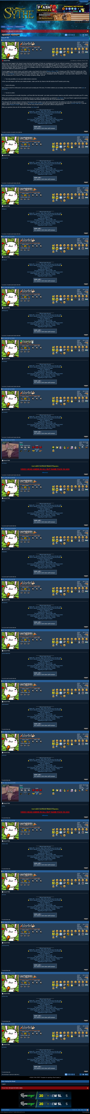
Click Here (86, 47)
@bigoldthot (4, 551)
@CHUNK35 (4, 412)
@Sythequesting (5, 945)
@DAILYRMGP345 (6, 653)
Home (82, 1109)
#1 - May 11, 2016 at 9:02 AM (9, 40)
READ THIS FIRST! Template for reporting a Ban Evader (44, 1077)
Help (79, 1109)
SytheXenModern (5, 1109)
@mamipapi (4, 361)
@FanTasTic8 (5, 158)
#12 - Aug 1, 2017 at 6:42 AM (9, 630)
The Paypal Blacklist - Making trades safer (45, 118)
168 (83, 34)
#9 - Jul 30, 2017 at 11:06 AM (9, 477)
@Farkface (4, 463)
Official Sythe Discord (45, 110)
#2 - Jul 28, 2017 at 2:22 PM (9, 134)
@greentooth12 (5, 704)
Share (86, 131)
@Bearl (3, 500)
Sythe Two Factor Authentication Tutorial (45, 122)
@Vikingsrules (5, 310)
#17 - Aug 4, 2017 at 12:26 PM (9, 871)
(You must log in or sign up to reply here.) (10, 1074)
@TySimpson (5, 89)
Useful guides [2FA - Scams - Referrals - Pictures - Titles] (45, 120)
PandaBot (9, 183)
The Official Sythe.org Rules (35, 103)
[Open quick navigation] (88, 26)
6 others (16, 132)
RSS (87, 1110)
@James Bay (5, 996)
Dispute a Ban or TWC (52, 71)
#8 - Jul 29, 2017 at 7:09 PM (9, 439)
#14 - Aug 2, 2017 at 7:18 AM (9, 731)
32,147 (86, 43)
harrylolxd (8, 132)
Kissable (4, 132)
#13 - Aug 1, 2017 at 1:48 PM (9, 681)
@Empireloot (4, 602)
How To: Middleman (45, 115)
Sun (21, 443)
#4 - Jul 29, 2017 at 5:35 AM (8, 236)
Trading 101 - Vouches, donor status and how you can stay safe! (45, 111)
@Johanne (4, 1047)
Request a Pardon (14, 104)
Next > (86, 34)
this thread (60, 98)
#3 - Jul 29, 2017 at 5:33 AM (8, 185)
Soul (12, 132)
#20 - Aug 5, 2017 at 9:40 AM (9, 1023)
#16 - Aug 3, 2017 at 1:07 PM (9, 820)
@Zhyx (3, 806)
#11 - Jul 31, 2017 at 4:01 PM (9, 579)
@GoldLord (4, 259)
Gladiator (15, 183)
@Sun (83, 87)
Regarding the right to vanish (45, 123)
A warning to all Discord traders (45, 114)
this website (11, 74)
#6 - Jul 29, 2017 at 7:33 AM (8, 338)
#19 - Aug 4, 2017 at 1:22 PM (9, 973)
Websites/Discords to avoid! (45, 116)
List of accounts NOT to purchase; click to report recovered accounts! (45, 119)
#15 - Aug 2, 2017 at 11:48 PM (9, 782)
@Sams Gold (5, 843)
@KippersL (4, 208)
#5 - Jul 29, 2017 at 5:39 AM (8, 287)
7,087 (87, 443)
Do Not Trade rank (76, 103)
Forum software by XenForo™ (12, 1112)
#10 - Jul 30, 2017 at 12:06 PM (9, 528)
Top (85, 1109)
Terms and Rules (86, 1112)
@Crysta (4, 894)
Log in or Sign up (83, 1)
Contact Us (74, 1109)
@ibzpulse (4, 755)
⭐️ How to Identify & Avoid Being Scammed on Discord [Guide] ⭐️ (45, 112)
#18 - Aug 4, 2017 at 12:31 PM (9, 922)
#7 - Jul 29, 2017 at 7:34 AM (8, 389)
